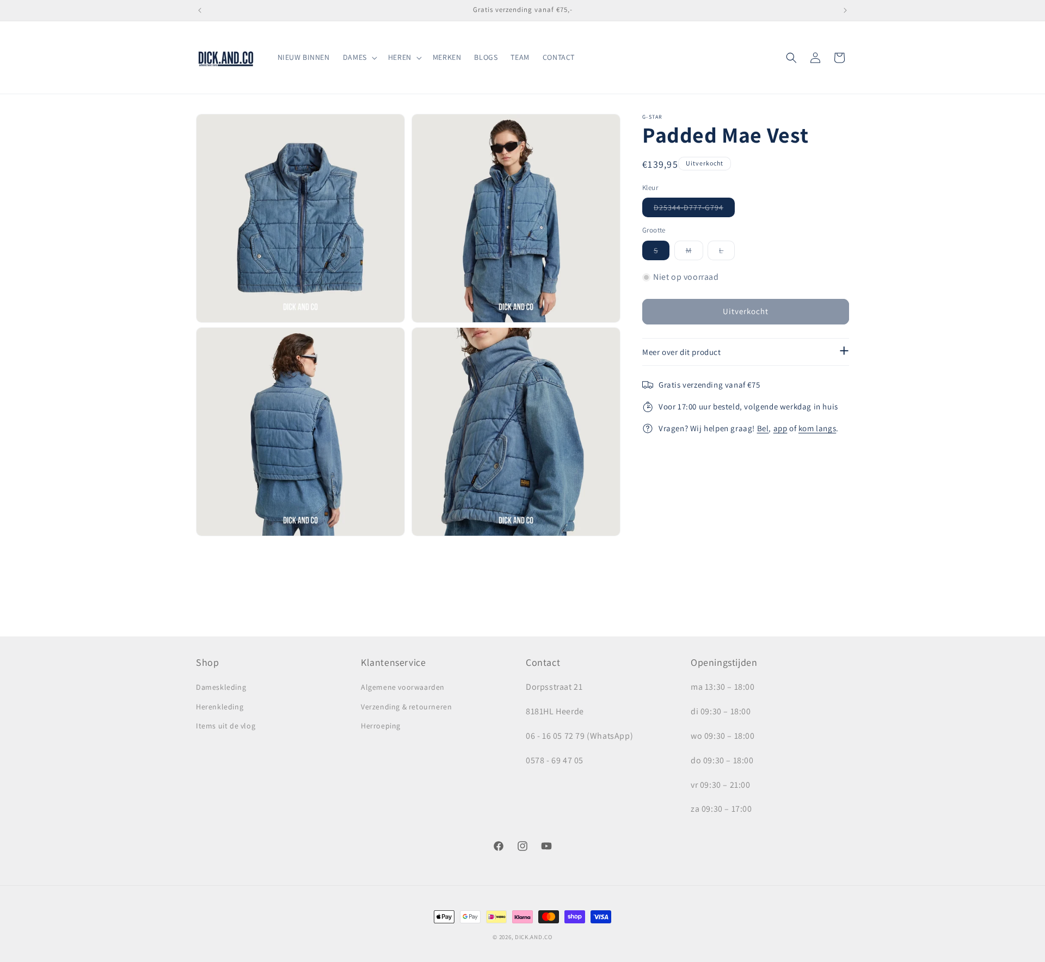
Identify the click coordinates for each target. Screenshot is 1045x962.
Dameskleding (221, 688)
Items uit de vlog (225, 726)
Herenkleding (219, 707)
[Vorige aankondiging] (200, 10)
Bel (763, 429)
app (780, 429)
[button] (359, 57)
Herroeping (381, 726)
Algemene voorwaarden (403, 688)
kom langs (817, 429)
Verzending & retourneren (406, 707)
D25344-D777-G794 (694, 210)
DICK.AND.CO (533, 937)
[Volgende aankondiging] (845, 10)
